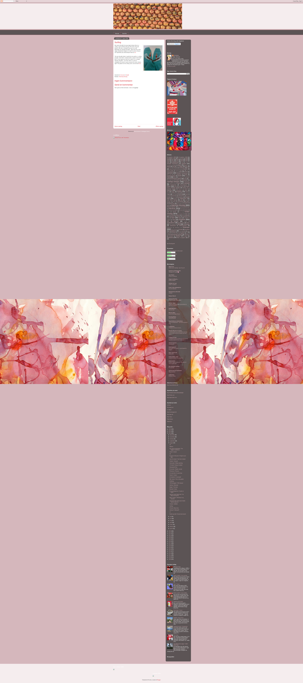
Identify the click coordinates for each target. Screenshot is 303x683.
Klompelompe (174, 195)
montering (182, 203)
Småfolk (182, 219)
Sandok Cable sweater (172, 254)
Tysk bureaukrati (172, 318)
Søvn (184, 230)
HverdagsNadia (172, 316)
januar (171, 528)
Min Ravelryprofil (171, 243)
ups (187, 233)
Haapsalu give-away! (178, 601)
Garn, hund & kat (173, 352)
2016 (168, 159)
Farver (186, 175)
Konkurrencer (180, 197)
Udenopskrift (176, 233)
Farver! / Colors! (173, 475)
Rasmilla (188, 215)
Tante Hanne (170, 419)
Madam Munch (172, 296)
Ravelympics (185, 216)
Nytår (168, 211)
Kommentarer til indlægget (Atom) (142, 131)
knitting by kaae (172, 337)
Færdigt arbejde (173, 182)
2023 (177, 161)
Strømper (186, 227)
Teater (179, 232)
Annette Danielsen (172, 163)
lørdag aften (171, 353)
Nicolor (182, 208)
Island (173, 194)
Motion (187, 203)
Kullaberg (172, 481)
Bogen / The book (174, 487)
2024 (182, 161)
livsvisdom (169, 201)
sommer (185, 221)
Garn (178, 183)
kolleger (169, 197)
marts (171, 524)
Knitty (187, 195)
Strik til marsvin (173, 342)
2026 (168, 162)
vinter (185, 236)
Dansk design (170, 170)
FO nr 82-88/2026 (172, 288)
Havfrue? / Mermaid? (174, 510)
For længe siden (181, 177)
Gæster (186, 188)
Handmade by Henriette (174, 291)
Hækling (179, 191)
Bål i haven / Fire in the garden (177, 479)
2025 (186, 161)
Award (174, 165)
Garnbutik (187, 183)
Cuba (188, 167)
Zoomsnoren (172, 361)
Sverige (180, 229)
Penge (172, 215)
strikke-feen (171, 374)
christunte (176, 55)
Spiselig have (181, 222)
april (171, 522)
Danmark (185, 169)
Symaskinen (172, 231)
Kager (187, 194)
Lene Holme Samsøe (172, 200)
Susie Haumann (174, 229)
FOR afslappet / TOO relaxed (176, 483)
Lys (173, 202)
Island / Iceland (173, 451)
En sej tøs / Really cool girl (176, 469)
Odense (171, 446)
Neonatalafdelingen (185, 206)
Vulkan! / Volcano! (174, 461)
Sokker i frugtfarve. (173, 284)
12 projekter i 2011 (171, 158)
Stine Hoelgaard (172, 224)
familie (180, 175)
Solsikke (170, 293)
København (183, 198)
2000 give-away (177, 566)
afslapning (175, 162)
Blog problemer (172, 371)
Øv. (189, 237)
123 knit (169, 405)
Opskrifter (124, 33)
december (172, 434)
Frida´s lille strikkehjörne (175, 287)
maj (171, 520)
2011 (170, 555)
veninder (171, 236)
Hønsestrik (169, 193)
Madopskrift (185, 202)
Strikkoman (120, 6)
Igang (183, 193)
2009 (179, 158)
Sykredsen (187, 229)
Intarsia (187, 193)
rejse (168, 217)
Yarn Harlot (171, 275)
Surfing (171, 506)
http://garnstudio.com (172, 397)
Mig (168, 203)
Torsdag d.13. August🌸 (174, 272)
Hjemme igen (171, 309)
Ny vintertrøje (171, 367)
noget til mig (187, 208)
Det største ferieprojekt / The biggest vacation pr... (176, 449)
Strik (178, 224)
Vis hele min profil (171, 66)
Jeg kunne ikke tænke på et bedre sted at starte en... (177, 501)
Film (175, 177)
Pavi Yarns (169, 416)
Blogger (158, 679)
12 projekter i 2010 (183, 157)
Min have (172, 203)
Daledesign (179, 169)
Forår (185, 178)
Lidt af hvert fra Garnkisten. (175, 370)
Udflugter (182, 233)
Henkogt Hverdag (173, 298)
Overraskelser (180, 213)
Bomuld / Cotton (173, 489)
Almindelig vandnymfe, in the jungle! (175, 250)
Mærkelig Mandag (123, 76)
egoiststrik (170, 173)
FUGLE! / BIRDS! (174, 504)
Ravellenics (171, 216)
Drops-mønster (170, 171)
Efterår (186, 171)
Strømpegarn (177, 227)
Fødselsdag (187, 181)
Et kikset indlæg (172, 376)
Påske (183, 215)
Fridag (173, 180)
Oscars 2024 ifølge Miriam (174, 314)
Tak (169, 232)
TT (186, 232)
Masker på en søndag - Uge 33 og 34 (177, 267)
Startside (117, 33)
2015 (186, 158)
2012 (170, 553)
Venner (178, 236)
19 (170, 444)
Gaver (168, 186)
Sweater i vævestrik (171, 257)
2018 (177, 159)
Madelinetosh (178, 202)
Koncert (173, 197)
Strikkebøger (187, 224)
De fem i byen (172, 303)
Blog (174, 166)
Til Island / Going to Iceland (176, 465)
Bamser (185, 165)
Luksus (174, 201)
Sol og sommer (172, 221)
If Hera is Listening (173, 276)
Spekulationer (171, 222)
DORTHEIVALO (172, 308)
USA (168, 234)
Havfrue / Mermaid (174, 485)
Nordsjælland (170, 210)
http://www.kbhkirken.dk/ (172, 385)
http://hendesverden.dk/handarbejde (175, 392)
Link (181, 200)
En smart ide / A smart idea (176, 473)
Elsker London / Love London (180, 592)
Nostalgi (181, 210)
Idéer (179, 193)
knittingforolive (181, 195)
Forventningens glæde (174, 178)
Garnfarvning (173, 185)
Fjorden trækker (172, 280)
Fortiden (188, 177)
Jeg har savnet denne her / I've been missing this (177, 495)
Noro (176, 210)
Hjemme (169, 190)
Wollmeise (170, 237)
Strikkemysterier (183, 225)
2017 (173, 159)
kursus (175, 198)
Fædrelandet (184, 180)
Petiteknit (178, 215)
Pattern (186, 213)
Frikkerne (178, 180)
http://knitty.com (170, 395)
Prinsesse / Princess (174, 471)
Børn (186, 166)
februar (171, 526)
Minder (178, 203)
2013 (170, 551)
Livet (186, 200)
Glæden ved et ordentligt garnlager (178, 187)
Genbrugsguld (172, 347)
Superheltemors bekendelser (176, 321)
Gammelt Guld (172, 183)
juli (171, 516)
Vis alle (188, 378)
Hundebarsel (171, 344)
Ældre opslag (159, 126)
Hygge (172, 191)
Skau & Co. (171, 266)
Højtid (187, 191)
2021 (168, 161)
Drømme (176, 171)
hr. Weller (169, 409)
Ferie (168, 177)
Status (188, 222)
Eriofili (185, 174)
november (172, 436)
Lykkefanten (180, 201)
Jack (177, 194)
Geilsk (175, 186)
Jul (181, 194)
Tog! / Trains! (177, 584)
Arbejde (184, 163)
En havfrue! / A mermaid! (175, 477)
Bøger (181, 166)
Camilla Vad (169, 167)
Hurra (186, 190)
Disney (182, 170)
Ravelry (178, 216)
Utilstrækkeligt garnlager (176, 234)
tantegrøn (174, 232)
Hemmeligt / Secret (178, 610)
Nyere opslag (118, 126)
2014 (170, 549)
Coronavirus (182, 167)
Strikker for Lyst (173, 283)
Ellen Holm (169, 174)
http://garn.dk (170, 414)
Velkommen (187, 234)
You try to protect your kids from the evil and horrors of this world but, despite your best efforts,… (178, 333)
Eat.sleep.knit (170, 407)
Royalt (180, 217)
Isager (168, 194)
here (140, 63)
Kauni (168, 195)
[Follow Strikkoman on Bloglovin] (174, 44)
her (135, 52)
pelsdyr (168, 215)
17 (170, 512)
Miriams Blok (172, 312)
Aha (182, 162)
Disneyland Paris (173, 467)
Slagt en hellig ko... (173, 279)
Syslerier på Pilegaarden (175, 270)
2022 (173, 161)
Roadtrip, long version (178, 617)
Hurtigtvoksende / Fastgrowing (180, 626)
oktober (172, 438)
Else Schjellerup (177, 174)
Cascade (175, 167)
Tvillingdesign (169, 233)
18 (170, 453)
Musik (168, 205)
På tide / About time (174, 508)
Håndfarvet (174, 193)
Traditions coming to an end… (175, 327)
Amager (186, 162)
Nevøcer (172, 208)
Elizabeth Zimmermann (182, 173)
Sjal (174, 219)
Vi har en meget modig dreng (175, 300)
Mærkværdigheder (171, 206)
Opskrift (174, 211)
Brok (177, 166)
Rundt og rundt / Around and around (178, 514)
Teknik (183, 232)
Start (139, 126)
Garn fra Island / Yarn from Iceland (177, 459)
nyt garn (186, 210)
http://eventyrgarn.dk (172, 412)
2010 (182, 158)
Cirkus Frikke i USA (173, 356)
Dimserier (177, 170)
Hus (168, 191)
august (171, 442)
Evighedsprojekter (171, 175)
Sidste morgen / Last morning (180, 575)
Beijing (168, 166)
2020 (186, 159)
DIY (187, 170)
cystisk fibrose (172, 169)
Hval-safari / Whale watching (176, 463)
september (172, 440)
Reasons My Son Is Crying (175, 330)
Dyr (181, 171)
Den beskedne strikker (174, 366)
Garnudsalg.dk (183, 185)
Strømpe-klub (169, 227)
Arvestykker (169, 165)
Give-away (181, 186)
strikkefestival (173, 225)
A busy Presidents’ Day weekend (176, 358)
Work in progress (181, 237)
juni (171, 518)
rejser (173, 217)
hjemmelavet (179, 190)
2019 (182, 159)
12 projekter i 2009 (171, 157)
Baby (179, 165)
